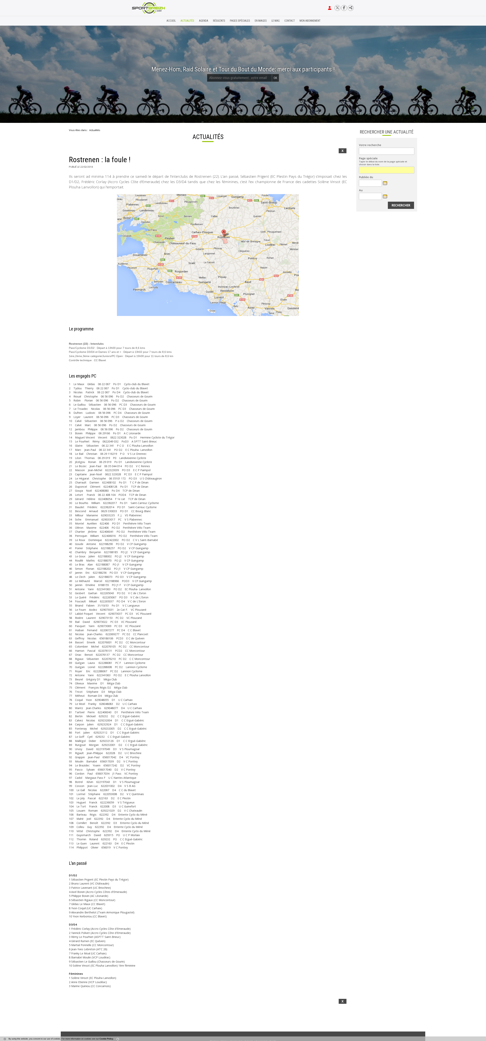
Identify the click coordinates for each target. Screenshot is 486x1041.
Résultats (219, 20)
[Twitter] (337, 8)
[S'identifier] (329, 8)
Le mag (275, 20)
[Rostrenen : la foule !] (208, 255)
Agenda (203, 20)
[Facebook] (344, 8)
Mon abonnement (310, 20)
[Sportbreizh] (140, 21)
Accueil (171, 20)
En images (261, 20)
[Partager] (350, 8)
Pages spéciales (240, 20)
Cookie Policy (106, 1039)
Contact (289, 20)
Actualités (187, 20)
